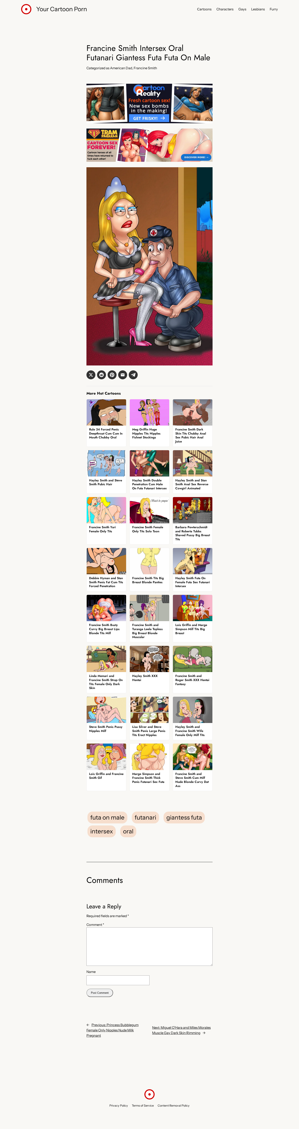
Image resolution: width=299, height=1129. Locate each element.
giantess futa (184, 817)
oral (128, 831)
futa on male (107, 817)
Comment (95, 925)
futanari (145, 817)
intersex (101, 831)
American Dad (121, 68)
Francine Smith (145, 68)
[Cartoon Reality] (149, 122)
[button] (90, 374)
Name (91, 972)
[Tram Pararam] (149, 160)
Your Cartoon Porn (61, 9)
